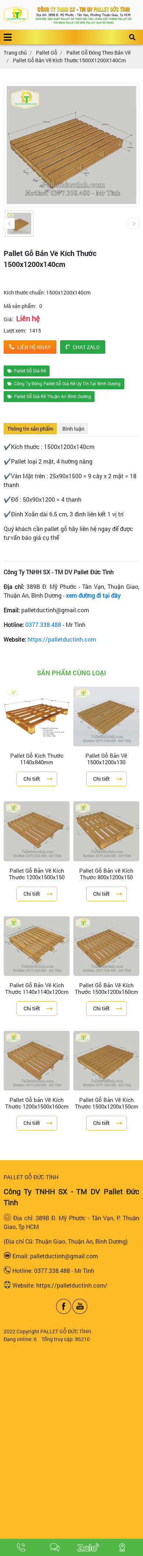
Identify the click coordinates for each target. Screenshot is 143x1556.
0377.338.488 (43, 624)
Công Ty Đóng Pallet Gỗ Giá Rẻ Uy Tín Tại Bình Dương (67, 383)
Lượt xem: (15, 330)
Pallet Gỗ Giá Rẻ (30, 371)
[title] (21, 1547)
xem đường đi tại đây (93, 595)
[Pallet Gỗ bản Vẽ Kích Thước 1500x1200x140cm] (19, 224)
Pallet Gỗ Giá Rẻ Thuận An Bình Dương (52, 396)
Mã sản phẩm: (20, 305)
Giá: (8, 319)
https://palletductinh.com (61, 639)
